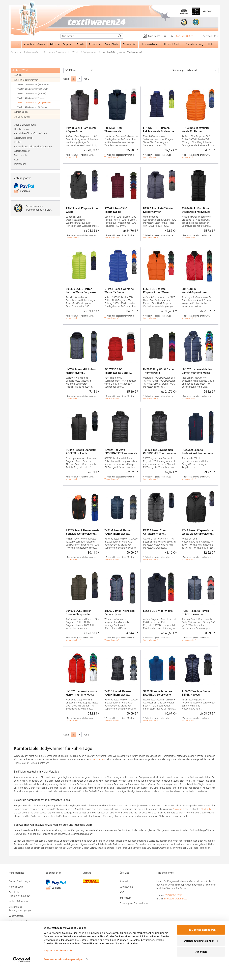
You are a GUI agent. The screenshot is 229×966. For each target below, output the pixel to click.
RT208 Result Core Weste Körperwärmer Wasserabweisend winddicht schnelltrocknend (82, 129)
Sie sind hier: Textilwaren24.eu (26, 52)
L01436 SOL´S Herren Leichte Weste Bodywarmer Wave (82, 290)
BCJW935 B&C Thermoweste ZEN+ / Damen (117, 371)
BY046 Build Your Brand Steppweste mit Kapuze (196, 210)
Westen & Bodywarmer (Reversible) (33, 84)
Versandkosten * (73, 157)
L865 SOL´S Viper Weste (158, 610)
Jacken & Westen (21, 70)
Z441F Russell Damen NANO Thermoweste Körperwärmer (117, 693)
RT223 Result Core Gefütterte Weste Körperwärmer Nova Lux (158, 532)
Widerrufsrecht (22, 151)
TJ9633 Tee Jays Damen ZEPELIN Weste (196, 693)
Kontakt (18, 142)
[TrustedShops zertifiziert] (184, 22)
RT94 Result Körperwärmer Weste (82, 210)
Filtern (72, 70)
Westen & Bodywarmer (26, 79)
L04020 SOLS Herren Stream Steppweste (78, 612)
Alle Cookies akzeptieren (201, 929)
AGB (16, 159)
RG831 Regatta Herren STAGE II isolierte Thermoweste (195, 612)
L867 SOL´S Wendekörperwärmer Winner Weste (194, 290)
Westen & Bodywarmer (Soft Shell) (32, 89)
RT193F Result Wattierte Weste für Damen (119, 290)
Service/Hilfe (209, 36)
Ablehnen (201, 951)
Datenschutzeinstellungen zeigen (63, 959)
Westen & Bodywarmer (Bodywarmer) (34, 102)
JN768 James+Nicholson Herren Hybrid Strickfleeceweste (81, 371)
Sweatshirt (178, 809)
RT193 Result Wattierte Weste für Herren (196, 129)
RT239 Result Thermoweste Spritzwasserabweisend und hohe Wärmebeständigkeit (82, 532)
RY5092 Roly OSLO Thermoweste (115, 210)
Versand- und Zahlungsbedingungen (33, 146)
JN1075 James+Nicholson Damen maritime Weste (197, 371)
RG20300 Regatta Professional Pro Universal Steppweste (198, 451)
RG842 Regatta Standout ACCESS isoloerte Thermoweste (81, 451)
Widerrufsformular (23, 137)
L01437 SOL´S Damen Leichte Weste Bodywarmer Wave (159, 129)
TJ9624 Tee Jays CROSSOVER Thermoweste (120, 451)
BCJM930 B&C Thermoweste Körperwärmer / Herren (118, 129)
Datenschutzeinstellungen (199, 940)
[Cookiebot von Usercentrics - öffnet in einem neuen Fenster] (21, 959)
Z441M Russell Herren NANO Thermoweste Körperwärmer (117, 532)
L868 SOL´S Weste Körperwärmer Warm (156, 290)
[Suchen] (119, 36)
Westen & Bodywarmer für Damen (32, 107)
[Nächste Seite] (79, 78)
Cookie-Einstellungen (25, 124)
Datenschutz (20, 155)
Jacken (18, 75)
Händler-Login (21, 129)
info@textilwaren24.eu (175, 898)
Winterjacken (21, 111)
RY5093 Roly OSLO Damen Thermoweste (159, 371)
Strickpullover (208, 809)
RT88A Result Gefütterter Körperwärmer (158, 210)
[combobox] (88, 36)
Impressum (20, 164)
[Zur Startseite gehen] (114, 18)
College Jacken (22, 116)
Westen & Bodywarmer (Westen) (31, 93)
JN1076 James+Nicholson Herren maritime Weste (82, 693)
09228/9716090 (173, 895)
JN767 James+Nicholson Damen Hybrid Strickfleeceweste (119, 612)
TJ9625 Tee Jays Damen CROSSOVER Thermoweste (159, 451)
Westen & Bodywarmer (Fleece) (31, 98)
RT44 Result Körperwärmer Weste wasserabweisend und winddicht (198, 532)
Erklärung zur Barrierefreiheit (134, 903)
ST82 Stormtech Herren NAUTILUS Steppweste (157, 693)
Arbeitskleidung (98, 759)
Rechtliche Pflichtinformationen (30, 133)
